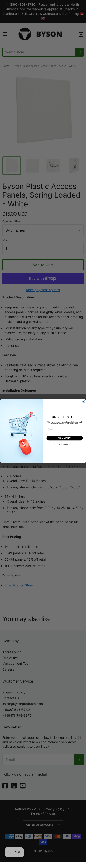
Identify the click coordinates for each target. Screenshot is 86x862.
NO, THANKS (64, 444)
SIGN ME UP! (64, 438)
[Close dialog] (83, 401)
